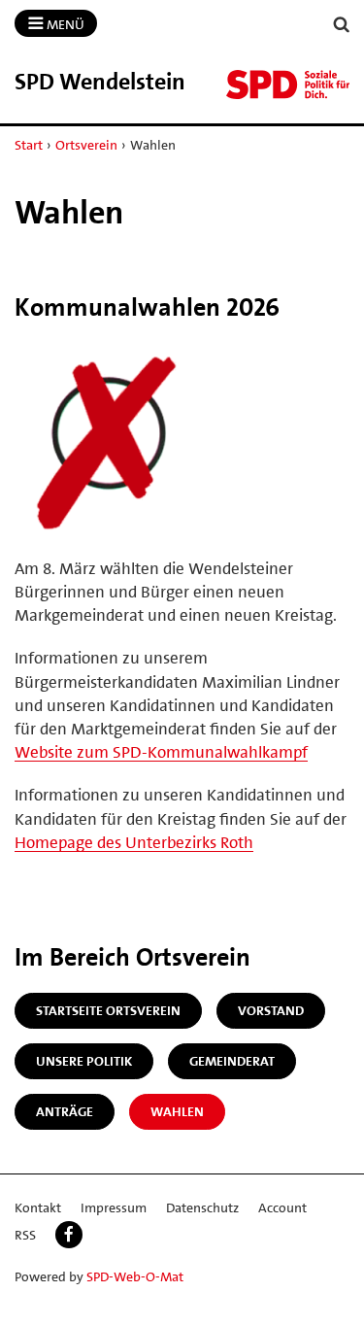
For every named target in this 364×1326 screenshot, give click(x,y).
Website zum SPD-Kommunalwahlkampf (161, 752)
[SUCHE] (341, 25)
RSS (25, 1234)
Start (29, 144)
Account (282, 1207)
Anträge (64, 1111)
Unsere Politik (84, 1061)
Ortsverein (86, 144)
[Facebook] (69, 1234)
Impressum (114, 1207)
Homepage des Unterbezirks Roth (134, 842)
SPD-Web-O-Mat (134, 1276)
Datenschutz (202, 1207)
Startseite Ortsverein (108, 1010)
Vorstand (271, 1010)
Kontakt (38, 1207)
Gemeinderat (232, 1061)
